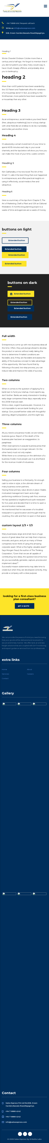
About (29, 669)
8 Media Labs (36, 1139)
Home (4, 669)
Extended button (16, 240)
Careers (30, 674)
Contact (5, 678)
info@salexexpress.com (24, 28)
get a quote (23, 606)
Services (5, 674)
